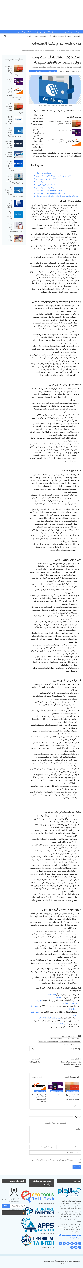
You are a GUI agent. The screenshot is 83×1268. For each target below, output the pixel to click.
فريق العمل (43, 32)
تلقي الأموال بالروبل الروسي (46, 185)
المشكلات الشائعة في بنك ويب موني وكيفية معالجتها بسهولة (65, 1038)
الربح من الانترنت (40, 36)
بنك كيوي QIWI (34, 1062)
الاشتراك (5, 1206)
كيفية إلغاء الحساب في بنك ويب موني (49, 190)
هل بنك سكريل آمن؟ (64, 130)
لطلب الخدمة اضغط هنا (59, 1023)
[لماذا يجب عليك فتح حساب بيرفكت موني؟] (18, 106)
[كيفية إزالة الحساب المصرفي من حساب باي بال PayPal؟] (18, 176)
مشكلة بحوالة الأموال (43, 173)
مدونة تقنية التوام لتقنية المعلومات (56, 43)
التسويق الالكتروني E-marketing (61, 36)
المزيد (18, 32)
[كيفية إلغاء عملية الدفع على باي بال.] (18, 203)
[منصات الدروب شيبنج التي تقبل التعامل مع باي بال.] (18, 163)
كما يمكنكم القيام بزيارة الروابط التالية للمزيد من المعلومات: (57, 196)
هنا (50, 1026)
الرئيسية (78, 32)
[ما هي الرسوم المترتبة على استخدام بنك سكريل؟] (18, 225)
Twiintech (51, 994)
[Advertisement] (41, 15)
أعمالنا (56, 32)
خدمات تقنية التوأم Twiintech (49, 1018)
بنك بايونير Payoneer (40, 1091)
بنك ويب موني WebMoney (36, 71)
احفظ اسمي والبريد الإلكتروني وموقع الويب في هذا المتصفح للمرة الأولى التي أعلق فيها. (56, 1161)
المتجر (67, 32)
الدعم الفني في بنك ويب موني (46, 187)
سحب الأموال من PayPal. (8, 154)
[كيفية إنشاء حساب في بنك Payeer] (18, 143)
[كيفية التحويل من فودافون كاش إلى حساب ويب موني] (18, 190)
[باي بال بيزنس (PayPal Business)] (18, 119)
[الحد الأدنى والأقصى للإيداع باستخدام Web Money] (18, 130)
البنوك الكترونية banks (50, 71)
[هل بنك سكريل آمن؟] (76, 132)
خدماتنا (62, 32)
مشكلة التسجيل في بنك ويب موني (48, 179)
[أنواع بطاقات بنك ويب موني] (18, 214)
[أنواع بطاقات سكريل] (18, 238)
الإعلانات (36, 32)
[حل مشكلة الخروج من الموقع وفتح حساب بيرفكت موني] (76, 123)
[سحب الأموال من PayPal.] (18, 154)
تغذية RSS (17, 1212)
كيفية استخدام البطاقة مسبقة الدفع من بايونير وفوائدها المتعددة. (70, 1064)
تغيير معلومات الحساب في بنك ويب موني (50, 193)
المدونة (72, 32)
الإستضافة (50, 32)
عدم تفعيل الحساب (43, 182)
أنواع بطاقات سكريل (9, 238)
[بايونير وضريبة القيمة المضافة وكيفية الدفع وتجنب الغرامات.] (76, 142)
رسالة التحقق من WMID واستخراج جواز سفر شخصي (54, 176)
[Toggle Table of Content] (31, 170)
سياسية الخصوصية (27, 32)
